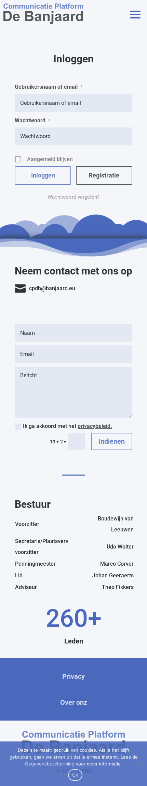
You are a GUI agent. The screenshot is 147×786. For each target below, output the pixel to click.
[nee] (138, 763)
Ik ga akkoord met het (67, 426)
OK (75, 775)
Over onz (73, 702)
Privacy (73, 676)
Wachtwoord (32, 120)
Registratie (104, 175)
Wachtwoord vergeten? (73, 197)
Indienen (111, 441)
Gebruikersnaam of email (48, 87)
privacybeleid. (95, 426)
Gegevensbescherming (50, 763)
